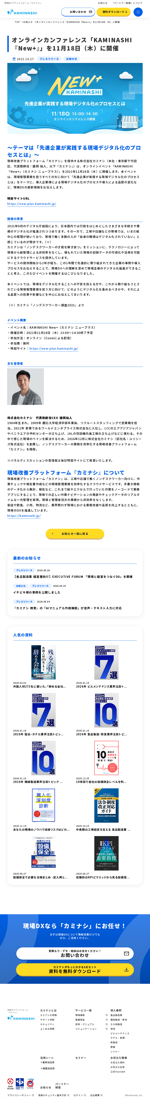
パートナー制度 (62, 1085)
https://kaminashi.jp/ (24, 515)
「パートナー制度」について (127, 2)
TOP (17, 21)
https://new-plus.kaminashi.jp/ (31, 203)
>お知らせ (27, 21)
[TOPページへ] (22, 12)
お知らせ (103, 2)
